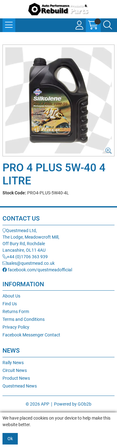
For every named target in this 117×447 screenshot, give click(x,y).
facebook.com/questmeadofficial (39, 269)
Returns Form (15, 311)
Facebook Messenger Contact (31, 334)
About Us (11, 295)
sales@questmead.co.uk (31, 263)
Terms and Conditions (23, 319)
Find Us (9, 303)
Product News (16, 378)
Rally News (13, 362)
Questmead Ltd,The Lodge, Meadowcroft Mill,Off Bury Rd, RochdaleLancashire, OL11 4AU (30, 240)
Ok (10, 438)
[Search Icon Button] (108, 25)
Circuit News (14, 370)
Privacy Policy (15, 327)
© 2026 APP (37, 404)
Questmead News (19, 385)
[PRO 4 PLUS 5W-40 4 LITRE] (58, 100)
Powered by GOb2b (72, 404)
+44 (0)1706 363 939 (27, 256)
